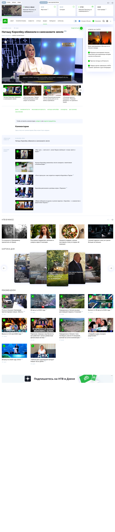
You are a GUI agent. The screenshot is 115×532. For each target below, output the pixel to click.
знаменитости (25, 109)
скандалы (64, 109)
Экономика (98, 21)
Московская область (39, 109)
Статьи (38, 21)
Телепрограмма (21, 21)
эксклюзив (19, 112)
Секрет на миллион (18, 35)
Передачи (52, 21)
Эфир (12, 21)
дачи (17, 109)
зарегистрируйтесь (50, 121)
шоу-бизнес (73, 109)
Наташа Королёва (53, 109)
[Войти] (107, 21)
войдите (38, 121)
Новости (31, 21)
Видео (45, 21)
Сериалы (61, 21)
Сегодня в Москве (86, 21)
